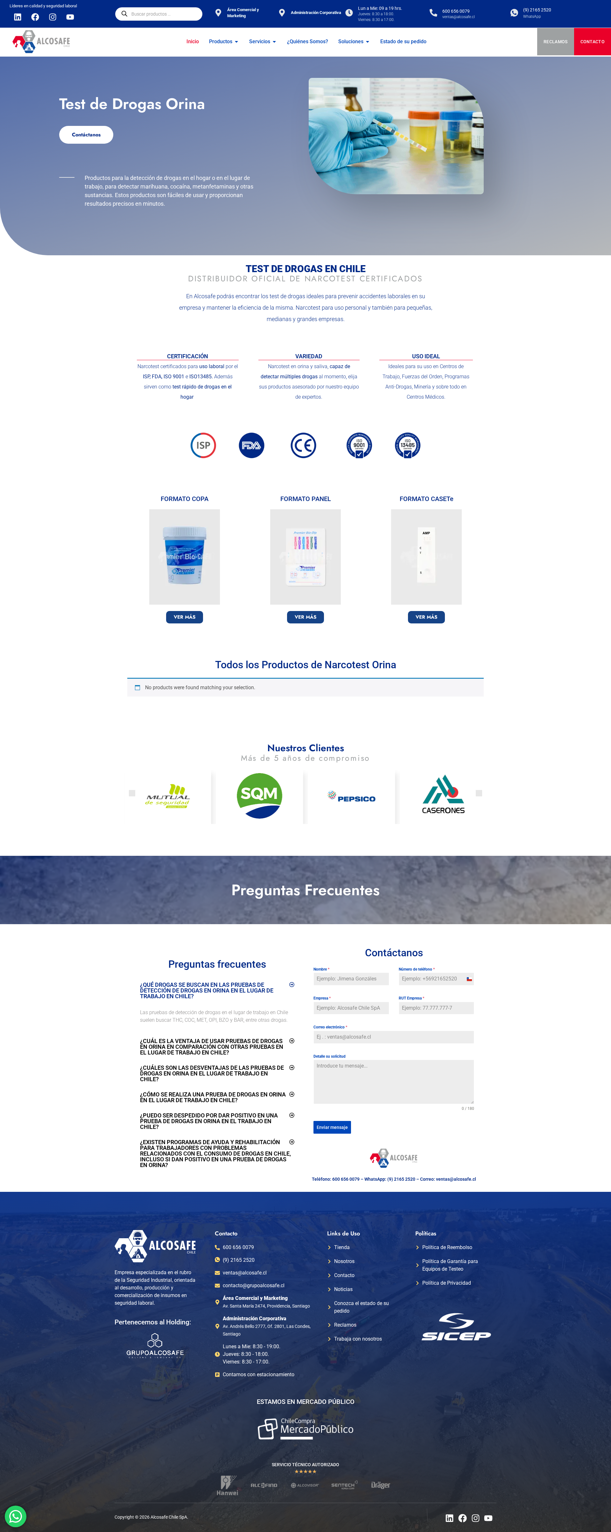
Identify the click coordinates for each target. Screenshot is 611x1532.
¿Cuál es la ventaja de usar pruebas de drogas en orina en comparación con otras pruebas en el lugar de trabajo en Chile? (211, 1047)
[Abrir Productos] (236, 41)
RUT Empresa (411, 998)
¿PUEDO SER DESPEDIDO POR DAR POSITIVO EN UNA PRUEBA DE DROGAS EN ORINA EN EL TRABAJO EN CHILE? (209, 1121)
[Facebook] (35, 17)
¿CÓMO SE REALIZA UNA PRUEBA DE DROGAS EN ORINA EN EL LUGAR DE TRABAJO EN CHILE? (213, 1097)
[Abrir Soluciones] (367, 41)
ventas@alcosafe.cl (456, 1179)
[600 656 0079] (433, 13)
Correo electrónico (330, 1027)
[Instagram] (52, 17)
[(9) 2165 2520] (514, 13)
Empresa (322, 998)
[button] (132, 793)
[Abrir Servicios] (274, 41)
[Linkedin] (17, 17)
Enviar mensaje (332, 1127)
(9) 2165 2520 (537, 9)
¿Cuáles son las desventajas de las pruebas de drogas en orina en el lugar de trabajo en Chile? (212, 1073)
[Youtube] (70, 17)
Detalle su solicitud (329, 1056)
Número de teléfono (417, 969)
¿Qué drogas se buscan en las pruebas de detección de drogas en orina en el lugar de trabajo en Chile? (206, 990)
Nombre (321, 969)
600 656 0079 (456, 11)
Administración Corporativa (316, 12)
